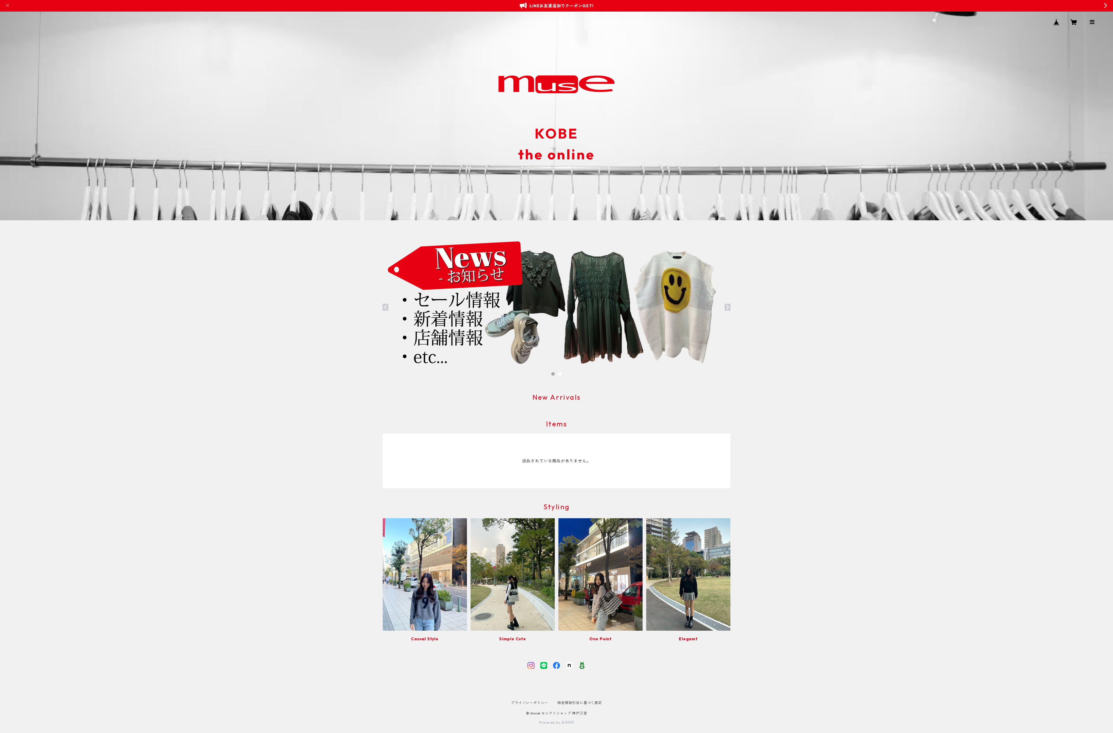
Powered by (550, 722)
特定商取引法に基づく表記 (579, 703)
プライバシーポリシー (529, 703)
